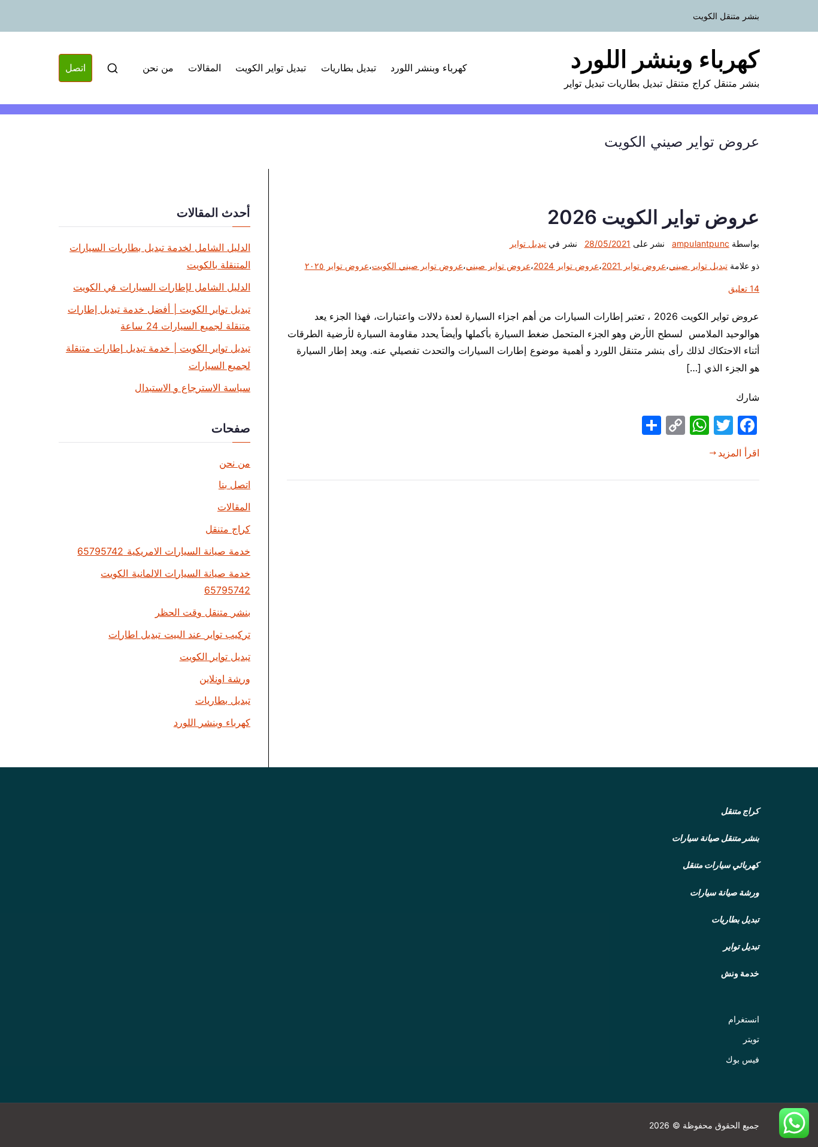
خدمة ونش (740, 973)
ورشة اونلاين (224, 679)
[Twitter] (723, 425)
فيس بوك (742, 1059)
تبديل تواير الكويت (270, 68)
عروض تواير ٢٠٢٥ (337, 266)
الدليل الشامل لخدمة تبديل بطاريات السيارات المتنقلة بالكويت (159, 256)
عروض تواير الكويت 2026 (653, 217)
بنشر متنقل (740, 838)
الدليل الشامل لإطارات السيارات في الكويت (161, 287)
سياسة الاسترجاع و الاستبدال (192, 388)
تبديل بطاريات (348, 68)
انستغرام (743, 1019)
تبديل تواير (528, 243)
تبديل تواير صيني (698, 266)
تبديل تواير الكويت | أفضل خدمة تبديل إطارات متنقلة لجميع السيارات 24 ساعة (159, 317)
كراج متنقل (227, 529)
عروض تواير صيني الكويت (417, 266)
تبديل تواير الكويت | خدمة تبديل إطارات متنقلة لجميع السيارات (158, 356)
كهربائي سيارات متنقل (721, 865)
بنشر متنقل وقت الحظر (202, 612)
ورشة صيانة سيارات (724, 892)
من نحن (158, 68)
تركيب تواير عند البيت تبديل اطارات (179, 634)
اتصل (75, 68)
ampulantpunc (700, 243)
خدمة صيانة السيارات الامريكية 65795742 (163, 551)
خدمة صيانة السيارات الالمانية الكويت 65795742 (175, 582)
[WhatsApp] (699, 425)
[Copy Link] (675, 425)
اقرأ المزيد (738, 453)
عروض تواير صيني (498, 266)
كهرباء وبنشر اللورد (665, 59)
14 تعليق (743, 288)
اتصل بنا (234, 485)
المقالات (204, 68)
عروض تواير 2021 (634, 266)
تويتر (751, 1039)
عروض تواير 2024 (566, 266)
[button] (794, 1123)
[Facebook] (747, 425)
